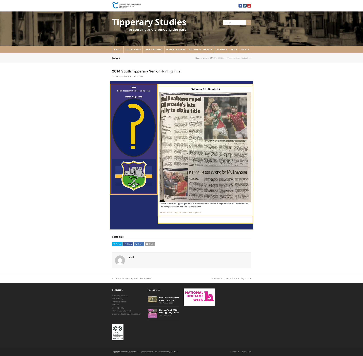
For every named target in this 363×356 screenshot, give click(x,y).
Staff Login (246, 352)
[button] (117, 244)
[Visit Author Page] (120, 260)
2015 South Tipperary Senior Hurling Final (230, 278)
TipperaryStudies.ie (128, 352)
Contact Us (234, 352)
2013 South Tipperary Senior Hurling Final (132, 278)
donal (131, 257)
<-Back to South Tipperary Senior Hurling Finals (180, 212)
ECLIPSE (174, 352)
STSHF (140, 76)
